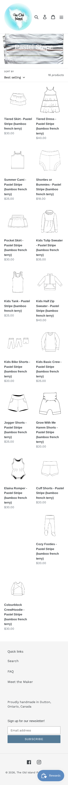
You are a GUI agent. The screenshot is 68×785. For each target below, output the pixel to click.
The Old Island (26, 772)
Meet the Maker (20, 682)
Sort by (9, 71)
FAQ (11, 671)
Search (13, 661)
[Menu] (61, 17)
